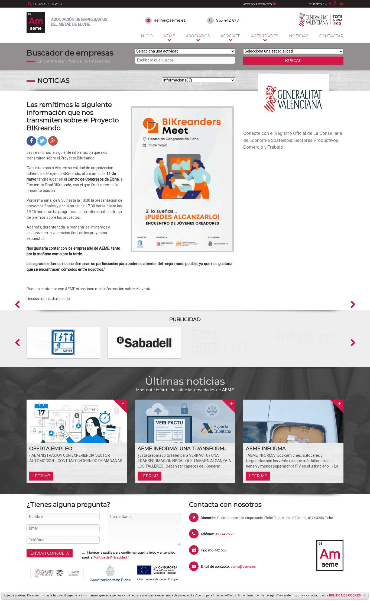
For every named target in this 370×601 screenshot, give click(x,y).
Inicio (146, 36)
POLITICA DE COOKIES (345, 595)
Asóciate (230, 36)
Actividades (264, 36)
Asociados (198, 36)
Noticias (298, 36)
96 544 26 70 (224, 534)
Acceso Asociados (257, 4)
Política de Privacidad (110, 557)
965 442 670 (227, 20)
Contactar (331, 36)
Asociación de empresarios (79, 22)
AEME (169, 36)
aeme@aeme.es (170, 20)
